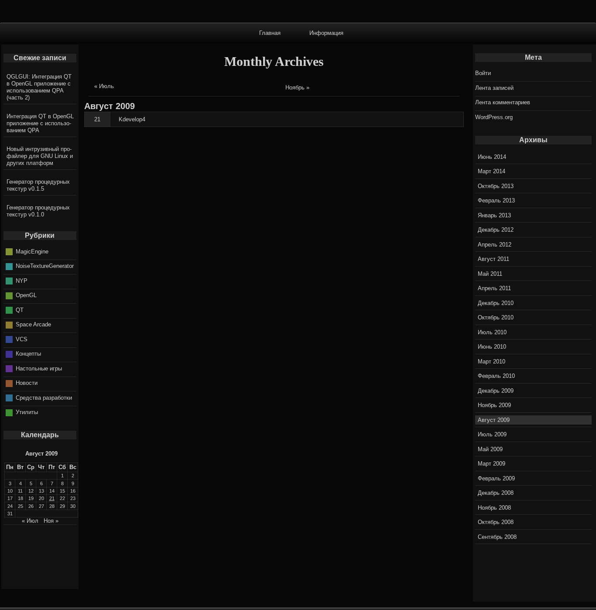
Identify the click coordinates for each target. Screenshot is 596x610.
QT (20, 310)
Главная (270, 32)
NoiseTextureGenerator (45, 266)
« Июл (30, 520)
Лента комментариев (502, 102)
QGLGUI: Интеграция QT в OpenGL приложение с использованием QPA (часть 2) (39, 87)
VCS (21, 339)
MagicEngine (32, 251)
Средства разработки (44, 397)
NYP (21, 281)
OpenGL (26, 295)
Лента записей (494, 88)
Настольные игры (39, 368)
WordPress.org (494, 117)
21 (97, 119)
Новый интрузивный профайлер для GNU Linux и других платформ (40, 156)
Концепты (28, 353)
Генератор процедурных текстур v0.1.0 (38, 211)
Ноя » (51, 520)
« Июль (104, 86)
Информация (326, 32)
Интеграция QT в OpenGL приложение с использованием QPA (40, 123)
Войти (483, 73)
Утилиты (27, 412)
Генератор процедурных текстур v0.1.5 (38, 185)
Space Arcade (33, 324)
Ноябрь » (297, 87)
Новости (27, 383)
